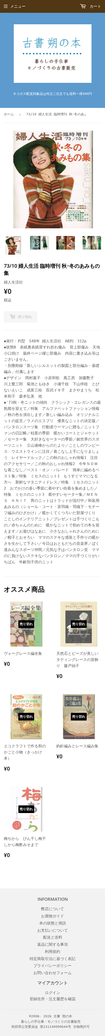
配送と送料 (52, 937)
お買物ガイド (52, 916)
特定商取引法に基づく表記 (52, 958)
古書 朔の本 (63, 1016)
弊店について (52, 909)
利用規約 (52, 951)
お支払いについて (52, 930)
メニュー (17, 6)
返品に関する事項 (52, 944)
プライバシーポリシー (52, 965)
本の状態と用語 (52, 923)
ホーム (9, 114)
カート (94, 6)
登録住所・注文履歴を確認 (52, 999)
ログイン (52, 992)
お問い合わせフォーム (52, 973)
